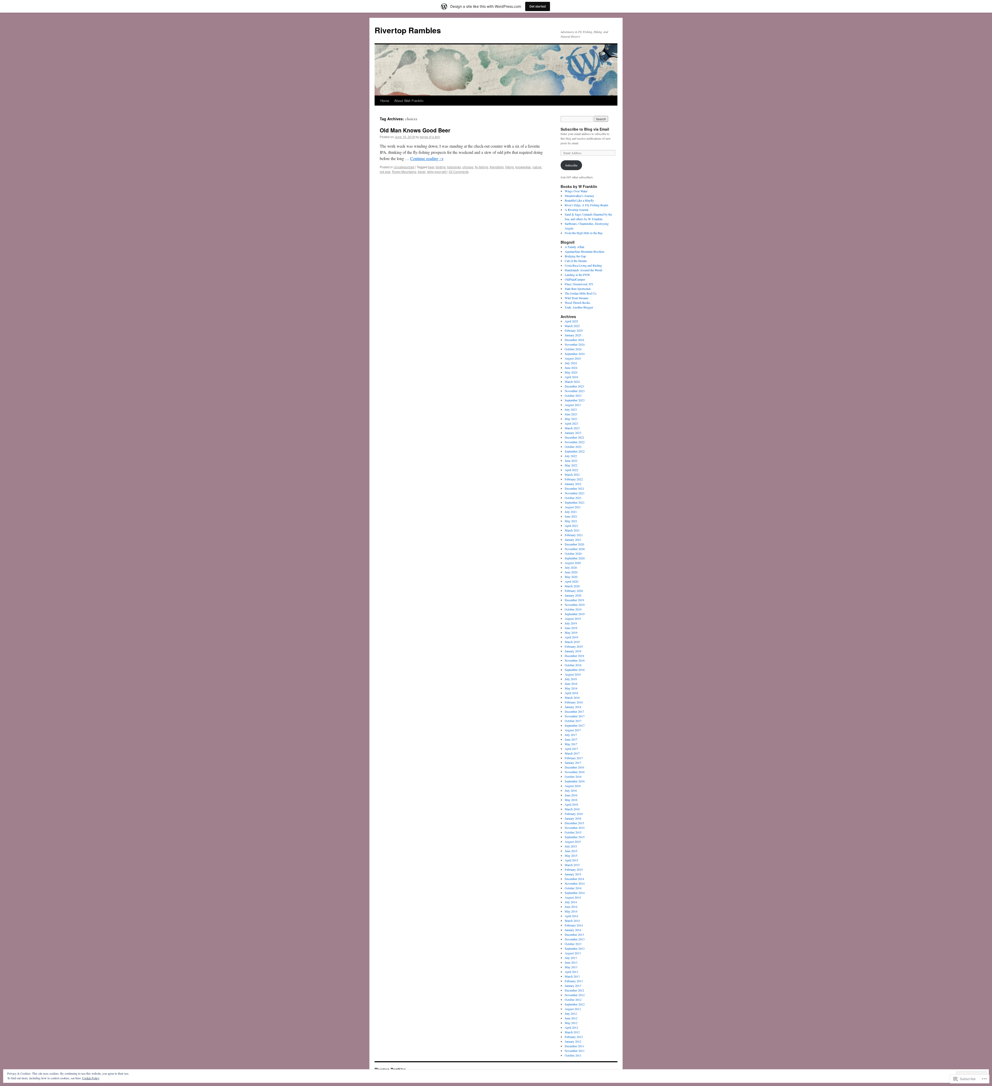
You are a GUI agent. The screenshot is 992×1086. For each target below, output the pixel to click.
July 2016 (571, 790)
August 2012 (573, 1009)
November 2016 (575, 772)
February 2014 (574, 925)
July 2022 (571, 456)
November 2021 (575, 493)
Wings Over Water (576, 191)
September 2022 (575, 451)
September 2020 (575, 558)
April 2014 (571, 916)
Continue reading (427, 158)
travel (421, 171)
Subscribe (571, 165)
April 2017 (571, 749)
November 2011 (575, 1051)
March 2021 (572, 530)
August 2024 (573, 358)
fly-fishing (481, 167)
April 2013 (571, 972)
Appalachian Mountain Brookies (585, 251)
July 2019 (571, 623)
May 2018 (571, 688)
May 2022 (571, 465)
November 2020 (575, 549)
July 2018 (571, 679)
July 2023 (571, 409)
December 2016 (574, 767)
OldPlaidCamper (575, 279)
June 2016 (571, 795)
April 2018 (571, 693)
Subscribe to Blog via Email (585, 129)
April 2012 (571, 1027)
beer (431, 167)
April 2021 (571, 526)
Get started (537, 6)
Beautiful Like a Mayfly (579, 200)
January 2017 (573, 762)
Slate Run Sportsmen (578, 289)
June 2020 (571, 572)
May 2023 (571, 419)
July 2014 (571, 902)
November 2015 (575, 828)
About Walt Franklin (408, 100)
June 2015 (571, 851)
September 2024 (575, 354)
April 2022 (571, 470)
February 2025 (574, 330)
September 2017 (575, 725)
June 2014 (571, 907)
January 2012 (573, 1041)
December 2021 (574, 488)
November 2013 (575, 939)
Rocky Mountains (404, 171)
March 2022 (572, 474)
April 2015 (571, 860)
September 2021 (575, 502)
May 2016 (571, 800)
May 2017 (571, 744)
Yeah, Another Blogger (579, 307)
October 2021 (573, 498)
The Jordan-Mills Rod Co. (581, 293)
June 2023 (571, 414)
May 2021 (571, 521)
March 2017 (572, 753)
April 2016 (571, 804)
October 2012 (573, 999)
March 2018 (572, 697)
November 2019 (575, 605)
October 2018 (573, 665)
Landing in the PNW (577, 275)
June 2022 (571, 460)
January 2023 (573, 433)
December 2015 (574, 823)
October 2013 (573, 944)
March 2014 (572, 920)
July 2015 (571, 846)
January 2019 (573, 651)
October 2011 (573, 1055)
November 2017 (575, 716)
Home (384, 100)
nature (536, 167)
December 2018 (574, 656)
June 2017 (571, 739)
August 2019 (573, 618)
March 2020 (572, 586)
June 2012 (571, 1018)
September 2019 (575, 614)
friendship (497, 167)
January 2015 (573, 874)
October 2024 (573, 349)
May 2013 (571, 967)
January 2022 (573, 484)
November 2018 (575, 660)
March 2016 (572, 809)
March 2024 (572, 381)
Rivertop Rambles (408, 30)
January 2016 (573, 818)
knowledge (523, 167)
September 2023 (575, 400)
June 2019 (571, 628)
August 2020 (573, 563)
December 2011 (574, 1046)
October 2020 (573, 553)
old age (385, 171)
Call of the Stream (576, 261)
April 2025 (571, 321)
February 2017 (574, 758)
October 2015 (573, 832)
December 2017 (574, 711)
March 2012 (572, 1032)
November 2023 (575, 391)
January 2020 (573, 595)
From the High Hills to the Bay (584, 233)
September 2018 (575, 670)
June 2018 (571, 683)
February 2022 (574, 479)
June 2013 (571, 962)
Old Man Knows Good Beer (415, 130)
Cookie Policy (90, 1078)
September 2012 (575, 1004)
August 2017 (573, 730)
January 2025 (573, 335)
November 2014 (575, 883)
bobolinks (454, 167)
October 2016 (573, 776)
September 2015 (575, 837)
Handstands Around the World (583, 270)
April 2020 (571, 581)
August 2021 (573, 507)
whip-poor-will (437, 171)
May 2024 (571, 372)
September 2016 (575, 781)
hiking (509, 167)
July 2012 (571, 1013)
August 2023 (573, 405)
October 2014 (573, 888)
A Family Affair (574, 247)
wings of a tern (430, 136)
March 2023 (572, 428)
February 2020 (574, 591)
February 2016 (574, 814)
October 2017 (573, 721)
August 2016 (573, 786)
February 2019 (574, 646)
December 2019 (574, 600)
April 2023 (571, 423)
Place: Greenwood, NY (579, 284)
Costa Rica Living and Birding (583, 265)
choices (467, 167)
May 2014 (571, 911)
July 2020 (571, 567)
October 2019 (573, 609)
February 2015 (574, 869)
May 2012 (571, 1023)
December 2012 (574, 990)
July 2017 (571, 735)
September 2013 (575, 948)
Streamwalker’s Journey (579, 196)
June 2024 (571, 368)
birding (441, 167)
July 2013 (571, 958)
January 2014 (573, 930)
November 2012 (575, 995)
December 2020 (574, 544)
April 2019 (571, 637)
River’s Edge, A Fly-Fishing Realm (586, 205)
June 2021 (571, 516)
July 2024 (571, 363)
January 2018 (573, 707)
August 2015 (573, 841)
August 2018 (573, 674)
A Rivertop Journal (576, 210)
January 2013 (573, 986)
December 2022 (574, 437)
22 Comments (459, 171)
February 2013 (574, 981)
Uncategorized (404, 167)
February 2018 (574, 702)
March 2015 (572, 865)
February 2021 (574, 535)
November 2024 (575, 344)
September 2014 (575, 893)
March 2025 (572, 326)
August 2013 (573, 953)
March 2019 (572, 642)
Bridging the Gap (575, 256)
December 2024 (574, 340)
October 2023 (573, 395)
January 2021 (573, 539)
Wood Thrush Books (577, 302)
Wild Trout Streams (576, 298)
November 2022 (575, 442)
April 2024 (571, 377)
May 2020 (571, 577)
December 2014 (574, 879)
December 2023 (574, 386)
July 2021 (571, 512)
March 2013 (572, 976)
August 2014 (573, 897)
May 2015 (571, 855)
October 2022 (573, 447)
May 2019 (571, 632)
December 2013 (574, 934)
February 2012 (574, 1037)
